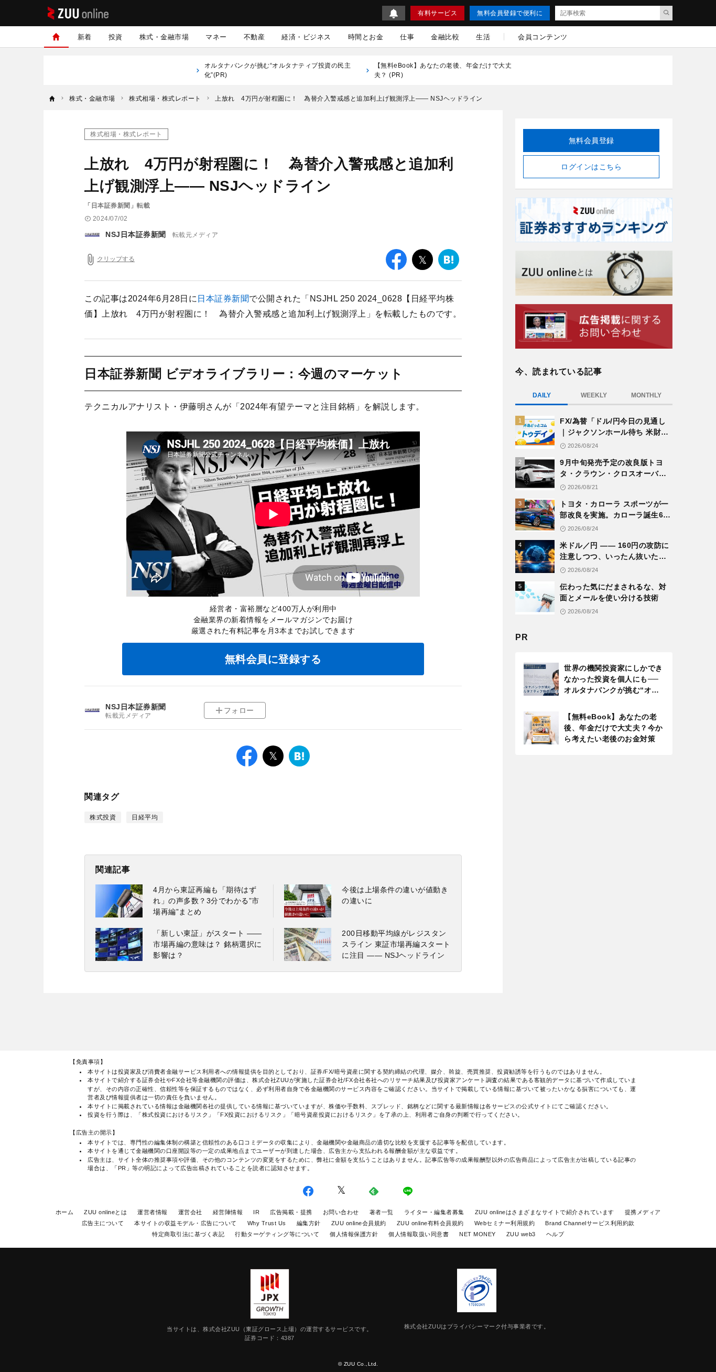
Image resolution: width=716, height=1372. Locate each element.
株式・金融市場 (164, 37)
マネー (216, 37)
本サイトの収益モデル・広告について (185, 1223)
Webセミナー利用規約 (504, 1223)
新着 (85, 37)
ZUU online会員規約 (358, 1223)
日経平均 (145, 817)
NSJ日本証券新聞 (135, 234)
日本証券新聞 (223, 298)
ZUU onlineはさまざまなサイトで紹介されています (544, 1212)
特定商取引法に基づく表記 (188, 1234)
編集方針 (309, 1223)
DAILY (542, 395)
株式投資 (103, 817)
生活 (483, 37)
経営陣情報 (228, 1212)
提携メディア (643, 1212)
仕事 (407, 37)
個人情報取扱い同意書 (418, 1234)
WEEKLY (594, 395)
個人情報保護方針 (354, 1234)
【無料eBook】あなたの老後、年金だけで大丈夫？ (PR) (443, 70)
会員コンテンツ (543, 37)
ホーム (65, 1212)
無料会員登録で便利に (510, 13)
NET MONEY (477, 1234)
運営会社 (190, 1212)
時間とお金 (366, 37)
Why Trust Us (266, 1223)
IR (256, 1212)
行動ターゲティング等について (277, 1234)
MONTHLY (646, 395)
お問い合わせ (341, 1212)
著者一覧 (382, 1212)
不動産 (254, 37)
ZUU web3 (521, 1234)
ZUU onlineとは (105, 1212)
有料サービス (437, 13)
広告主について (103, 1223)
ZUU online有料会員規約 (430, 1223)
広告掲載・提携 (291, 1212)
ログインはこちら (591, 167)
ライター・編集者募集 (434, 1212)
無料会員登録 (591, 140)
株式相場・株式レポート (126, 134)
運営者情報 (152, 1212)
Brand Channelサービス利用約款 (590, 1223)
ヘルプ (555, 1234)
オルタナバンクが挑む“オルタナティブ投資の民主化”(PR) (277, 70)
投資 (116, 37)
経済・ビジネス (306, 37)
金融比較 (445, 37)
